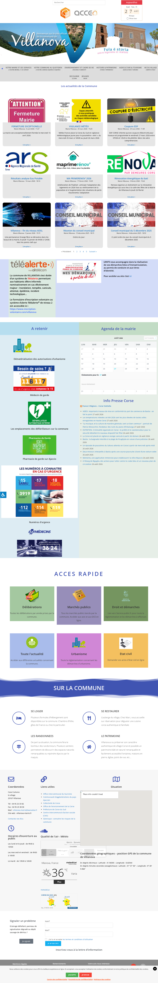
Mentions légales (20, 964)
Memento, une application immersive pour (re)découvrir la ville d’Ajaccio (113, 458)
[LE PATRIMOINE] (89, 746)
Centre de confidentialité (57, 979)
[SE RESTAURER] (89, 718)
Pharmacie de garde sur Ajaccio (39, 458)
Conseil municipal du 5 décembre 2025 (131, 230)
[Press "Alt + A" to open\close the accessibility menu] (3, 495)
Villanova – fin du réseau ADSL (27, 230)
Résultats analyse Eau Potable (26, 178)
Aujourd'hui (131, 2)
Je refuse (85, 975)
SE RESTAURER (110, 711)
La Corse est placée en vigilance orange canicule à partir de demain (111, 436)
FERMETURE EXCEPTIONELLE (26, 126)
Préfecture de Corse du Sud (54, 809)
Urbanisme (79, 654)
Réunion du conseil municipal (79, 230)
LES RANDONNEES (42, 736)
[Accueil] (2, 68)
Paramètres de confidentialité (80, 979)
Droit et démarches (126, 607)
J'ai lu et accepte (70, 939)
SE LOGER (37, 711)
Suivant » (93, 251)
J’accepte (72, 975)
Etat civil (126, 654)
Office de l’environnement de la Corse (58, 806)
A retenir (39, 328)
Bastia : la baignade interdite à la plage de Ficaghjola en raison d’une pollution (115, 439)
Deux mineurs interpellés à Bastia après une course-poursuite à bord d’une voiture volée (119, 451)
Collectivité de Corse (51, 803)
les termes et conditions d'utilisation (78, 939)
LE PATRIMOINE (110, 736)
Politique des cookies (102, 979)
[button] (18, 68)
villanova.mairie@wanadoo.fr (25, 810)
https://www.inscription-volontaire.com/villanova (23, 310)
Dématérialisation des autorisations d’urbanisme (39, 358)
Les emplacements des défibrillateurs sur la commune (39, 428)
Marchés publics (79, 607)
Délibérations (32, 607)
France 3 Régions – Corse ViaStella (96, 406)
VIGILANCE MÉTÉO (79, 126)
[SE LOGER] (18, 718)
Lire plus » (26, 145)
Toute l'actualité (32, 654)
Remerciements (59, 964)
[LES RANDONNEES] (18, 746)
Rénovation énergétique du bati (131, 178)
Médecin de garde (39, 395)
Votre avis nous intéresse (98, 964)
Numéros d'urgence (39, 522)
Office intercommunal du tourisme (57, 794)
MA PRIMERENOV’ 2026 (79, 178)
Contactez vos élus (15, 819)
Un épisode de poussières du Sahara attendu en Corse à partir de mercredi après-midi (119, 445)
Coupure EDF (131, 126)
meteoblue (45, 890)
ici (130, 276)
